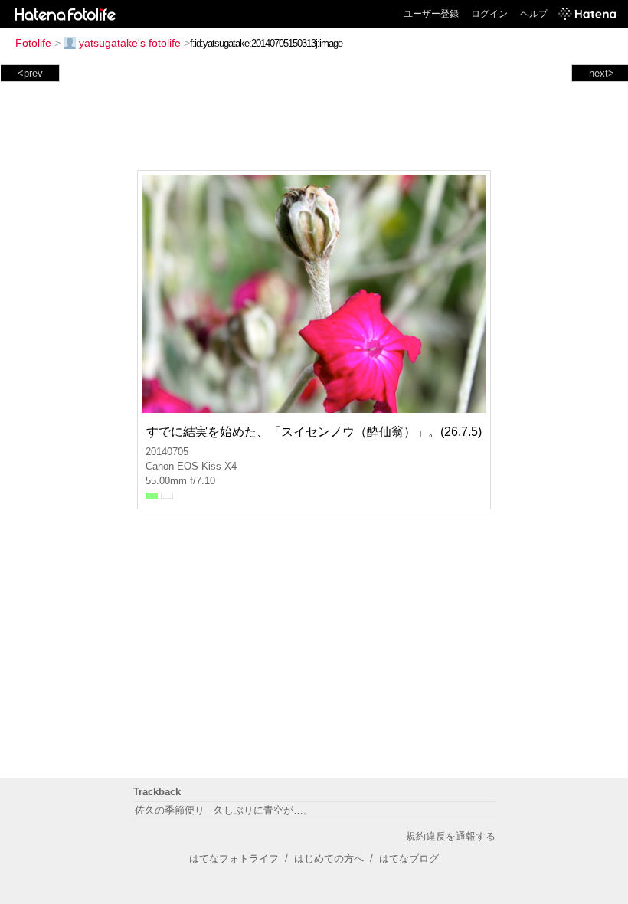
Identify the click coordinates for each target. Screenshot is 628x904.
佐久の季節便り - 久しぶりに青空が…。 (224, 810)
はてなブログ (409, 858)
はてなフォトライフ (234, 858)
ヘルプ (534, 13)
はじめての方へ (329, 858)
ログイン (489, 13)
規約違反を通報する (451, 836)
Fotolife (33, 43)
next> (601, 73)
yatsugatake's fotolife (130, 43)
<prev (30, 73)
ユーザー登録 (431, 13)
